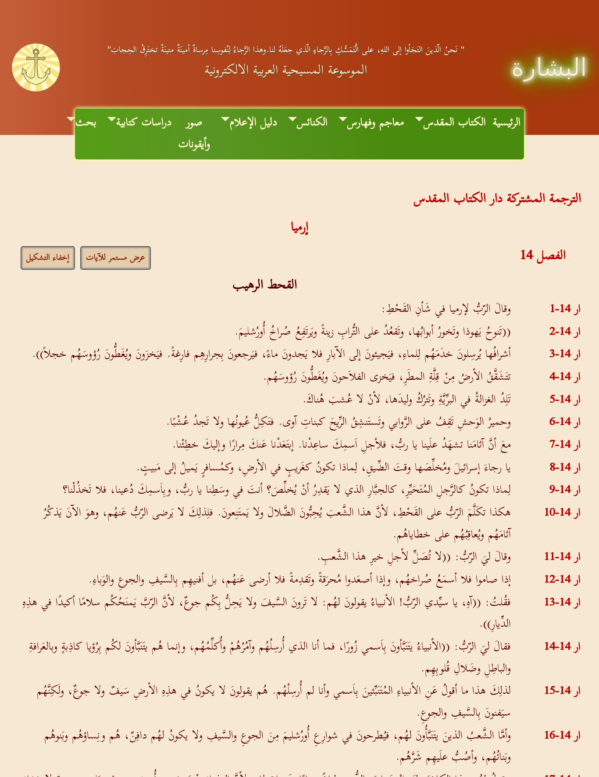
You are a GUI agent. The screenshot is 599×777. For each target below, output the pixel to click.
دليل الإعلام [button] (253, 122)
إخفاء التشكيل (47, 258)
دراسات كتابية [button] (143, 122)
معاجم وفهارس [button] (375, 122)
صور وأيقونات (194, 133)
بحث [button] (85, 122)
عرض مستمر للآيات (115, 258)
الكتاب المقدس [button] (455, 122)
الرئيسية (507, 122)
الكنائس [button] (312, 122)
